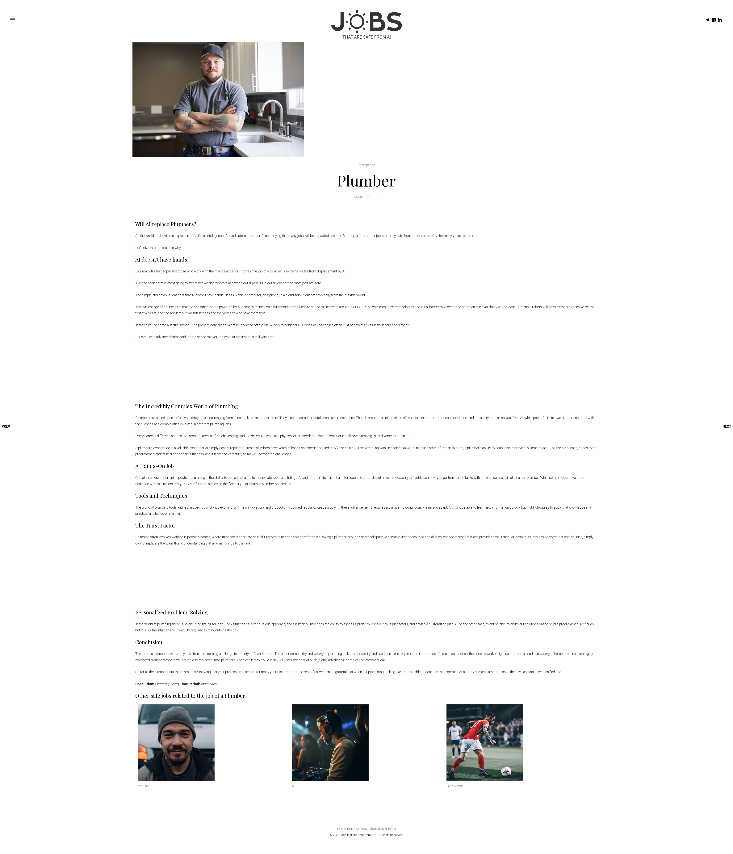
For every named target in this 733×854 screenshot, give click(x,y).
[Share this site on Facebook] (714, 20)
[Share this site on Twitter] (707, 20)
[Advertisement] (249, 372)
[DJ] (366, 742)
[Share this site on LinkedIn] (720, 20)
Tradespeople (366, 165)
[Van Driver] (212, 742)
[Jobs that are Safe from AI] (366, 24)
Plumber (366, 180)
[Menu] (12, 19)
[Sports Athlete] (520, 742)
